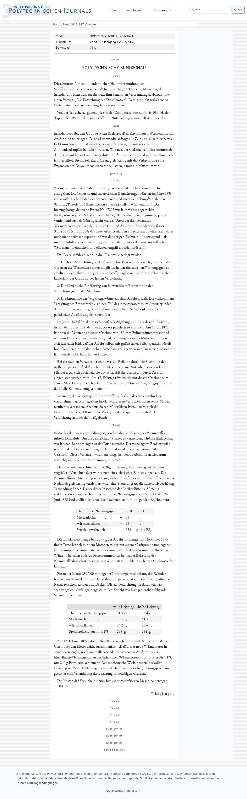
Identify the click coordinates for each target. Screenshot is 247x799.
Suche (238, 10)
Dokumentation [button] (162, 10)
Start (114, 10)
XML (93, 47)
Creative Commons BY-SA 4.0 (131, 773)
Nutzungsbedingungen (42, 783)
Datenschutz (115, 790)
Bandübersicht (134, 10)
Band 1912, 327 (73, 24)
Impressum (132, 790)
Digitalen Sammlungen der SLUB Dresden (131, 778)
